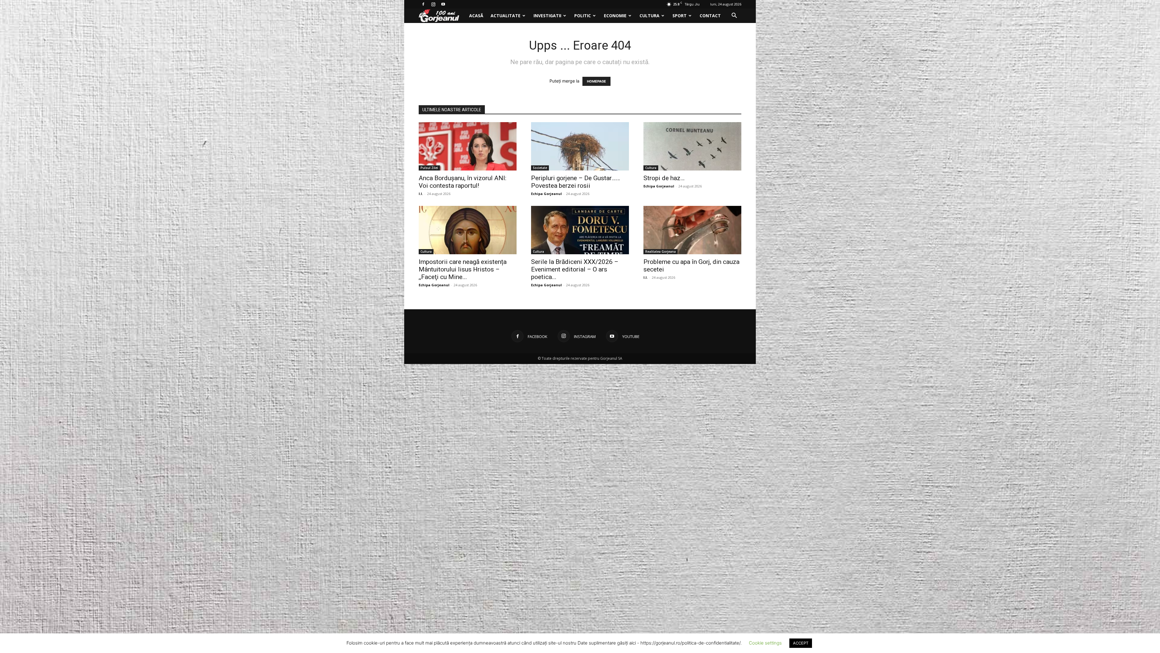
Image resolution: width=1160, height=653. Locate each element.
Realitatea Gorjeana (660, 251)
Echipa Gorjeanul (546, 193)
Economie (615, 15)
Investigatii (547, 15)
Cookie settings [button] (765, 643)
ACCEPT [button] (800, 643)
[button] (734, 16)
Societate (540, 168)
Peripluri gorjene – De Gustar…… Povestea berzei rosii (575, 181)
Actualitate (505, 15)
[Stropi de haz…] (692, 146)
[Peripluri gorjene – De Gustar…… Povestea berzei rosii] (580, 146)
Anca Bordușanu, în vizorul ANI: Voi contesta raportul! (462, 181)
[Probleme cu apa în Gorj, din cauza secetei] (692, 230)
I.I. (421, 193)
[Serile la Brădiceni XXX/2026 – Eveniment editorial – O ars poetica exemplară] (580, 230)
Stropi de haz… (664, 178)
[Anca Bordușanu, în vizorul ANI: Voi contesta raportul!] (468, 146)
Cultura (649, 15)
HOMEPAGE (596, 81)
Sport (679, 15)
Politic (582, 15)
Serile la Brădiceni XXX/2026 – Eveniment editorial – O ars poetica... (574, 269)
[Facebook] (423, 4)
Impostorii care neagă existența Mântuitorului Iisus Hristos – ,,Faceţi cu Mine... (463, 269)
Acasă (476, 15)
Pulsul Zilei (429, 168)
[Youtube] (443, 4)
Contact (710, 15)
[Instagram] (433, 4)
